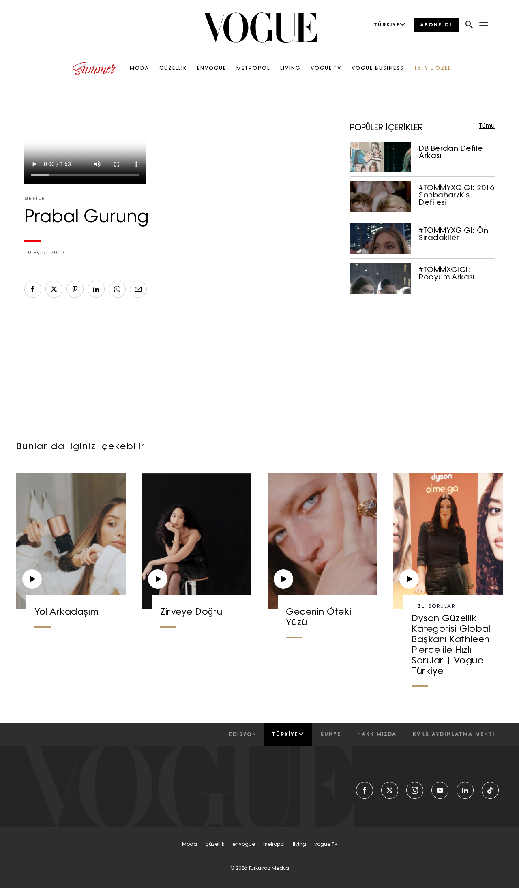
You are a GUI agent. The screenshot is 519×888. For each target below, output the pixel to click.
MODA (139, 68)
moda (189, 844)
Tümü (487, 126)
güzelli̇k (214, 844)
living (299, 844)
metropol (274, 844)
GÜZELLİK (173, 68)
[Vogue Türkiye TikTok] (490, 790)
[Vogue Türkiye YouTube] (439, 790)
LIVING (290, 68)
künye (330, 734)
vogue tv (325, 844)
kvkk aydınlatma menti (454, 734)
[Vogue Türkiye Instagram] (414, 790)
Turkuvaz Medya (268, 868)
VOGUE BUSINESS (378, 68)
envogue (243, 844)
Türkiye (285, 734)
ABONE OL (436, 25)
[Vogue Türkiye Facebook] (364, 790)
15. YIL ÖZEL (432, 68)
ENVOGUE (211, 68)
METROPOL (253, 68)
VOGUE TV (326, 68)
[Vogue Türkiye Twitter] (389, 790)
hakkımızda (377, 734)
